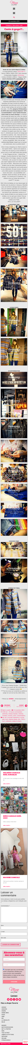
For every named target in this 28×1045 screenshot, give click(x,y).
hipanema (16, 717)
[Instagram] (14, 999)
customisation (21, 715)
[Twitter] (11, 999)
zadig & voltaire (16, 721)
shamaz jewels (13, 719)
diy (3, 717)
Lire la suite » (6, 783)
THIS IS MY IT (21, 71)
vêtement (8, 721)
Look (21, 25)
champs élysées (13, 714)
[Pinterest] (17, 999)
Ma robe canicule (11, 877)
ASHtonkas (21, 75)
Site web (3, 937)
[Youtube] (20, 999)
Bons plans (16, 25)
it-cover (22, 717)
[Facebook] (8, 999)
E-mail (3, 931)
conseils (4, 715)
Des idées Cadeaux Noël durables (11, 774)
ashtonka (5, 714)
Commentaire (5, 905)
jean (3, 719)
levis (6, 719)
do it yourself (8, 717)
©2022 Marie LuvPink (5, 1043)
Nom (2, 925)
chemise (20, 714)
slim (19, 719)
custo (14, 715)
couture (10, 715)
